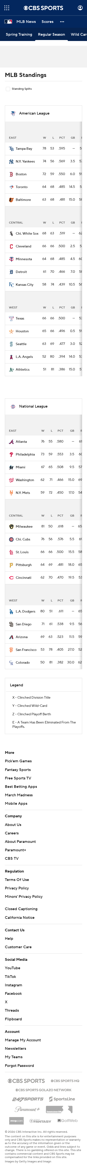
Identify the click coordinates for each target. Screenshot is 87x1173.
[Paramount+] (27, 1108)
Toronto (22, 187)
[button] (7, 8)
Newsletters (15, 1048)
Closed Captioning (21, 909)
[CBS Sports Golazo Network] (43, 1089)
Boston (21, 174)
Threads (12, 1010)
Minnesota (24, 259)
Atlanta (21, 442)
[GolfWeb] (68, 1120)
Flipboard (13, 1019)
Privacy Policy (17, 888)
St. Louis (22, 552)
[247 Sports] (28, 1098)
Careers (12, 833)
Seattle (21, 344)
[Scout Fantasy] (40, 1120)
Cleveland (23, 246)
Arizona (22, 637)
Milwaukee (24, 527)
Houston (22, 331)
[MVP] (16, 1119)
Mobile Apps (16, 803)
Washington (25, 480)
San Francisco (26, 650)
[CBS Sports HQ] (65, 1080)
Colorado (23, 663)
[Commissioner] (59, 1107)
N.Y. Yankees (25, 161)
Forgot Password (19, 1065)
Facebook (13, 993)
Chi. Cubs (23, 539)
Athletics (22, 370)
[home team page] (11, 148)
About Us (13, 824)
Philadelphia (25, 454)
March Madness (19, 795)
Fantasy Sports (18, 769)
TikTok (10, 976)
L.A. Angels (24, 357)
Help (9, 938)
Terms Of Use (17, 879)
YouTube (12, 968)
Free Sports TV (18, 778)
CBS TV (12, 858)
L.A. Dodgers (25, 611)
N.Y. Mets (23, 493)
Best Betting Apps (21, 786)
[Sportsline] (62, 1098)
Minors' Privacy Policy (24, 896)
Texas (20, 318)
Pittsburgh (24, 565)
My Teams (13, 1057)
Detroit (21, 272)
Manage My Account (23, 1040)
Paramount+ (15, 850)
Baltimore (23, 200)
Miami (20, 467)
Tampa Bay (24, 149)
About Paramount (20, 841)
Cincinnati (23, 578)
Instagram (13, 985)
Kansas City (24, 285)
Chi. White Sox (27, 234)
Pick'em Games (18, 761)
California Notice (20, 917)
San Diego (23, 624)
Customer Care (18, 947)
